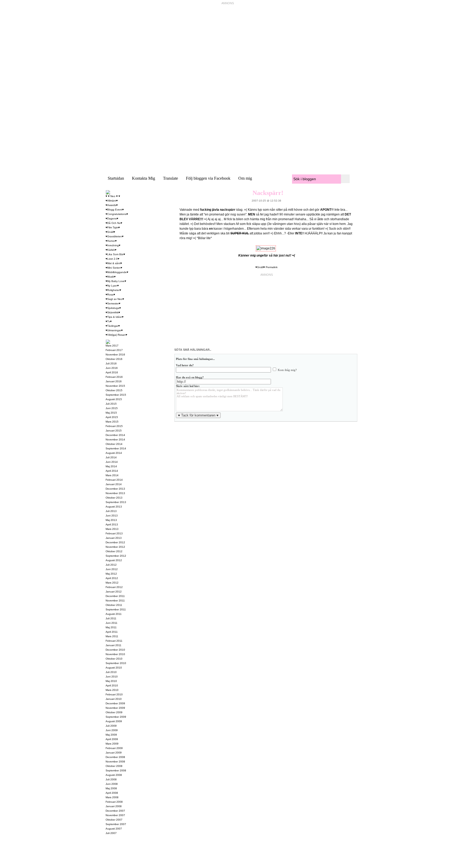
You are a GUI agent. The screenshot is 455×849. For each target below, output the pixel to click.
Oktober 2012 (114, 551)
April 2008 (112, 792)
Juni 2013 (112, 515)
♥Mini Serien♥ (114, 267)
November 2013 (115, 493)
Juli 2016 (111, 363)
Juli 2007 (111, 833)
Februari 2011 (114, 640)
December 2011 (115, 596)
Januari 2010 (114, 698)
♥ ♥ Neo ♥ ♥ (113, 196)
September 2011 (116, 609)
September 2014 (116, 448)
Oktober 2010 (114, 658)
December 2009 (115, 703)
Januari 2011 (113, 645)
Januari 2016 (114, 381)
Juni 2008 (112, 783)
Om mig (245, 178)
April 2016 (112, 372)
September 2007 (116, 824)
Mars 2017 (112, 345)
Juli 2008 (111, 779)
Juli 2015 (111, 403)
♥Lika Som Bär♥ (115, 254)
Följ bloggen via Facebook (208, 178)
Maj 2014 (111, 466)
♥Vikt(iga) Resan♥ (116, 334)
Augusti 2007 (114, 828)
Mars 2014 (112, 475)
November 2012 (115, 546)
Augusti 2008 (114, 774)
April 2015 (112, 417)
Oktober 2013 (114, 497)
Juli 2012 (111, 564)
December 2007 (115, 810)
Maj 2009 (111, 734)
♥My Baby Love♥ (116, 281)
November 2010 (115, 654)
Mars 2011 (112, 636)
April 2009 (112, 739)
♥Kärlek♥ (111, 249)
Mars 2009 (112, 743)
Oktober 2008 (114, 766)
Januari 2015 (114, 430)
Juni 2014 (112, 461)
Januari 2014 (114, 484)
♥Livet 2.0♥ (112, 258)
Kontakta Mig (143, 178)
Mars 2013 (112, 529)
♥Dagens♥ (112, 218)
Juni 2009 (112, 730)
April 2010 (112, 685)
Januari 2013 (114, 537)
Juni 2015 (112, 408)
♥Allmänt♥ (112, 200)
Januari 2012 (114, 591)
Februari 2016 (114, 376)
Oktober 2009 (114, 712)
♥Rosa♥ (110, 294)
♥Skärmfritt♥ (113, 312)
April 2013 (112, 524)
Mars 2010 (112, 690)
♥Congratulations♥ (117, 214)
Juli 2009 (111, 725)
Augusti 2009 (114, 721)
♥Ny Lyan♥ (112, 285)
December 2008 (115, 757)
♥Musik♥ (111, 276)
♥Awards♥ (112, 205)
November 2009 (115, 707)
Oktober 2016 (114, 359)
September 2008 (116, 770)
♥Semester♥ (113, 303)
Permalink (272, 267)
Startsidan (116, 178)
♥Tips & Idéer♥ (114, 316)
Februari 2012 (114, 587)
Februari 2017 (114, 350)
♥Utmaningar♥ (114, 330)
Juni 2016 (112, 367)
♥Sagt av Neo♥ (115, 299)
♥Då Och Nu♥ (114, 223)
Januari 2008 (114, 806)
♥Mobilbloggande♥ (117, 272)
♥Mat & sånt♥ (114, 263)
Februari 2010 (114, 694)
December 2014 (115, 435)
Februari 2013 (114, 533)
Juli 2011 (111, 618)
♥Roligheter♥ (113, 290)
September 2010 (116, 663)
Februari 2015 (114, 426)
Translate (170, 178)
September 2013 (116, 502)
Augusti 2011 (114, 613)
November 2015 (115, 385)
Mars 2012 (112, 582)
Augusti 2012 (114, 560)
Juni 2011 (111, 622)
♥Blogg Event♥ (115, 209)
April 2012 (112, 578)
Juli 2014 (111, 457)
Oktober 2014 (114, 444)
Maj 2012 (111, 573)
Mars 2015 (112, 421)
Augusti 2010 (114, 667)
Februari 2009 (114, 748)
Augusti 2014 (114, 452)
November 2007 (115, 815)
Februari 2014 (114, 479)
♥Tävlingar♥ (113, 325)
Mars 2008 (112, 797)
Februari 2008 (114, 801)
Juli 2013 (111, 511)
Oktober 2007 (114, 819)
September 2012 (116, 555)
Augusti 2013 (114, 506)
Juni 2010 (112, 676)
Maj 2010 (111, 681)
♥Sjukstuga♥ (113, 308)
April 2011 (112, 631)
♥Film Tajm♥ (113, 227)
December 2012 (115, 542)
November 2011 (115, 600)
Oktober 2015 (114, 390)
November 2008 (115, 761)
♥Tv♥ (109, 321)
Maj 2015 (111, 412)
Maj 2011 (111, 627)
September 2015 (116, 394)
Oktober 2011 (114, 605)
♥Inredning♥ (113, 245)
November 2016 (115, 354)
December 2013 (115, 488)
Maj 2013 (111, 520)
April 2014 (112, 470)
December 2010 (115, 649)
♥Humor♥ (111, 240)
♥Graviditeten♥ (114, 236)
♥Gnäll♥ (260, 267)
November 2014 (115, 439)
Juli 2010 (111, 672)
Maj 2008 (111, 788)
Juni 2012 (112, 569)
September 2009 (116, 716)
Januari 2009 (114, 752)
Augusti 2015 (114, 399)
